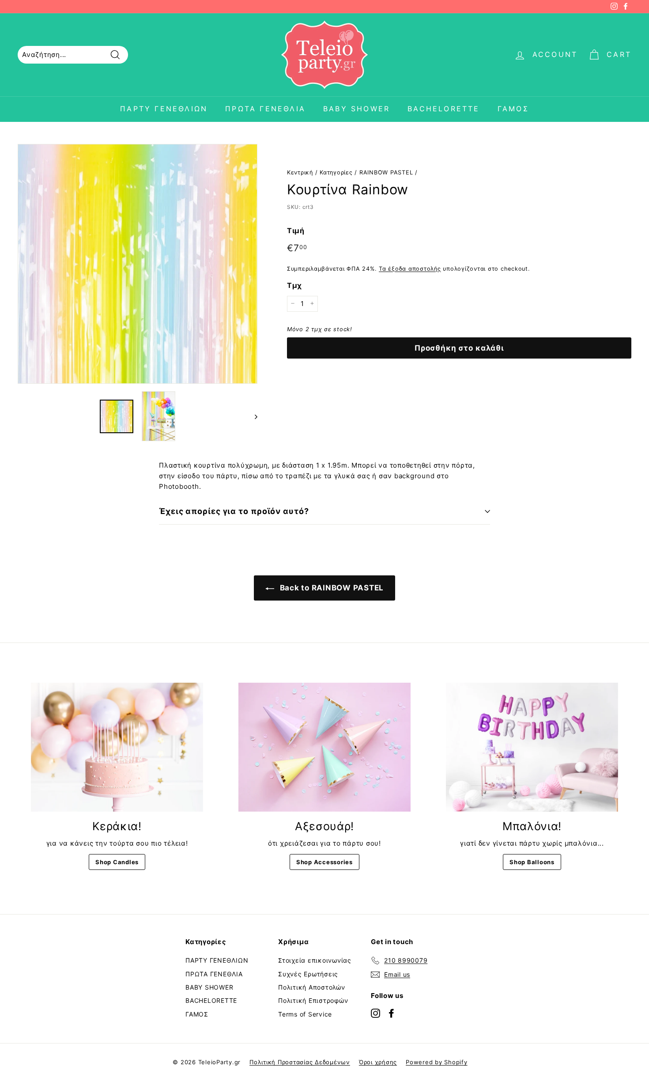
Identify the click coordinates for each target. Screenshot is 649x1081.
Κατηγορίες (336, 172)
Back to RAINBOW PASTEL (331, 587)
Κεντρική (300, 172)
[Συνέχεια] (251, 416)
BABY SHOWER (356, 108)
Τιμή (296, 230)
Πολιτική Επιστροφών (313, 1000)
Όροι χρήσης (378, 1062)
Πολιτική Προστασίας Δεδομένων (299, 1062)
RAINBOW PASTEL (386, 172)
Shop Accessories (324, 862)
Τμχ (294, 285)
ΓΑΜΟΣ (513, 108)
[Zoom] (137, 263)
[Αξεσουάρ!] (324, 747)
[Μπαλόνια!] (532, 747)
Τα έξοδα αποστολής (410, 268)
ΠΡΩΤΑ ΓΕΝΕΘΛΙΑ (265, 108)
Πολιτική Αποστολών (311, 987)
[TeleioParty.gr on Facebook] (391, 1013)
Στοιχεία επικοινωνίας (314, 960)
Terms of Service (305, 1014)
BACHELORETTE (443, 108)
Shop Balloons (532, 862)
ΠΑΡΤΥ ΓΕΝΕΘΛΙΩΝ (164, 108)
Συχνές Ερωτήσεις (308, 974)
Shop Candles (117, 862)
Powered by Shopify (437, 1062)
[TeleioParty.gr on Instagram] (375, 1013)
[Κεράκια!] (117, 747)
